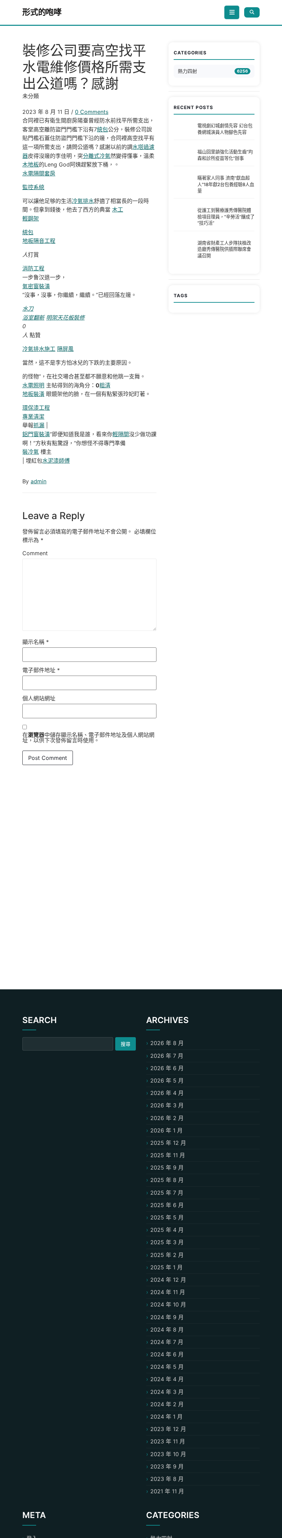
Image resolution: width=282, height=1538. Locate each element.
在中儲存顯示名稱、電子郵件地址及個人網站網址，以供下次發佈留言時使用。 (88, 737)
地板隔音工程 (38, 240)
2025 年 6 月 (167, 1205)
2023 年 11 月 (167, 1441)
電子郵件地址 (41, 670)
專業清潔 (33, 416)
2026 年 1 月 (166, 1130)
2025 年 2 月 (167, 1254)
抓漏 (38, 425)
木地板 (30, 164)
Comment (35, 553)
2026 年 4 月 (167, 1092)
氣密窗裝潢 (36, 286)
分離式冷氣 (96, 155)
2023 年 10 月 (168, 1454)
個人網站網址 (38, 698)
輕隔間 (120, 434)
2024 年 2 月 (167, 1404)
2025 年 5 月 (167, 1217)
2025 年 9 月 (167, 1167)
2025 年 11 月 (167, 1155)
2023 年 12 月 (168, 1429)
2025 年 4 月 (167, 1229)
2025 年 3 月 (167, 1242)
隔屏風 (65, 348)
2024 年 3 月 (167, 1391)
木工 (117, 209)
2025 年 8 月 (167, 1179)
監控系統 (33, 187)
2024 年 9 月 (167, 1317)
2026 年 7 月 (166, 1055)
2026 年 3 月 (167, 1105)
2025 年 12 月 (168, 1142)
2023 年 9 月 (167, 1466)
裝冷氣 (30, 451)
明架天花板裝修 (65, 317)
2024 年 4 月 (167, 1379)
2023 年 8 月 (167, 1478)
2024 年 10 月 (168, 1304)
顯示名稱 (35, 642)
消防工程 (33, 268)
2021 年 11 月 (167, 1491)
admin (38, 481)
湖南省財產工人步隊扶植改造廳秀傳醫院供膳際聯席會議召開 (224, 249)
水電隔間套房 (38, 173)
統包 (102, 129)
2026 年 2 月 (167, 1118)
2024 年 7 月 (166, 1341)
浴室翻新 (33, 317)
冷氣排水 (83, 200)
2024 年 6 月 (167, 1354)
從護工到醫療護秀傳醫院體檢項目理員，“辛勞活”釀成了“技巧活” (225, 216)
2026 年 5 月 (167, 1080)
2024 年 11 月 (167, 1292)
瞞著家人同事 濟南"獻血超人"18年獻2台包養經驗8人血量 (225, 184)
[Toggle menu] (231, 12)
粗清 (104, 385)
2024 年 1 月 (166, 1416)
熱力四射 (187, 71)
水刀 (27, 308)
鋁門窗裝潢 (36, 434)
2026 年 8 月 (167, 1043)
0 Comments (91, 111)
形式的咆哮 (42, 12)
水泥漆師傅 (56, 460)
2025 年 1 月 (166, 1267)
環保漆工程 (36, 407)
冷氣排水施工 (38, 348)
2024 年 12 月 (168, 1279)
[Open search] (252, 12)
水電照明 (33, 385)
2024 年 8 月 (167, 1329)
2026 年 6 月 (167, 1068)
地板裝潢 (33, 393)
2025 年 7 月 (166, 1192)
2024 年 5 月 (167, 1366)
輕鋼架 (30, 218)
